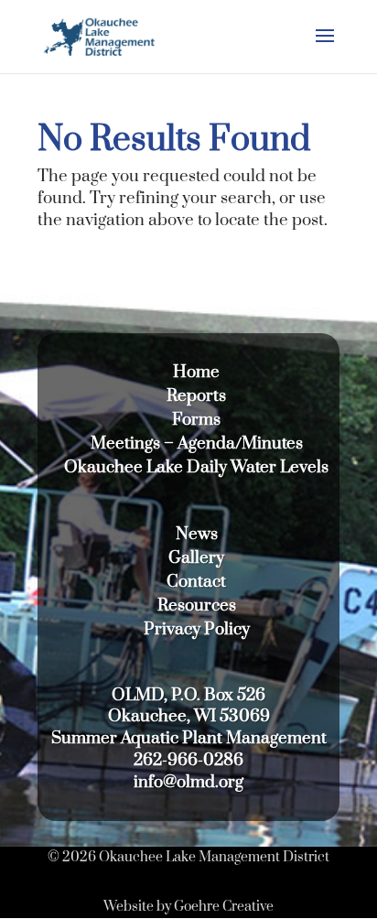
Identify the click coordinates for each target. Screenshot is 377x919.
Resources (196, 605)
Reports (196, 395)
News (197, 534)
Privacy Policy (197, 629)
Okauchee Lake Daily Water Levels (196, 467)
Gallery (196, 557)
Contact (196, 581)
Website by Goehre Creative (188, 906)
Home (196, 372)
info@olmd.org (188, 782)
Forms (196, 419)
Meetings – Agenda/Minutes (197, 443)
